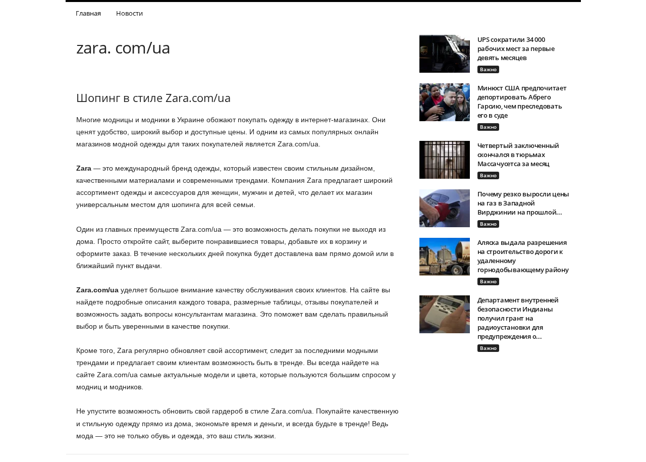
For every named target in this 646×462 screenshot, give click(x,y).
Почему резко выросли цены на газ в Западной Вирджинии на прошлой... (523, 203)
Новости (129, 13)
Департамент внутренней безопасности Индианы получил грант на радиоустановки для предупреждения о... (518, 318)
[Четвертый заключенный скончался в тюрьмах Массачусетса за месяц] (444, 160)
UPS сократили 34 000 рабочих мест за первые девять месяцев (516, 48)
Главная (88, 13)
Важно (488, 69)
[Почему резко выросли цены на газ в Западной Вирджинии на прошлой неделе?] (444, 208)
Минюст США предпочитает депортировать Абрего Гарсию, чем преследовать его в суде (522, 101)
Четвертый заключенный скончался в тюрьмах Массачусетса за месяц (518, 154)
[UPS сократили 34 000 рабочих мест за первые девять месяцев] (444, 54)
